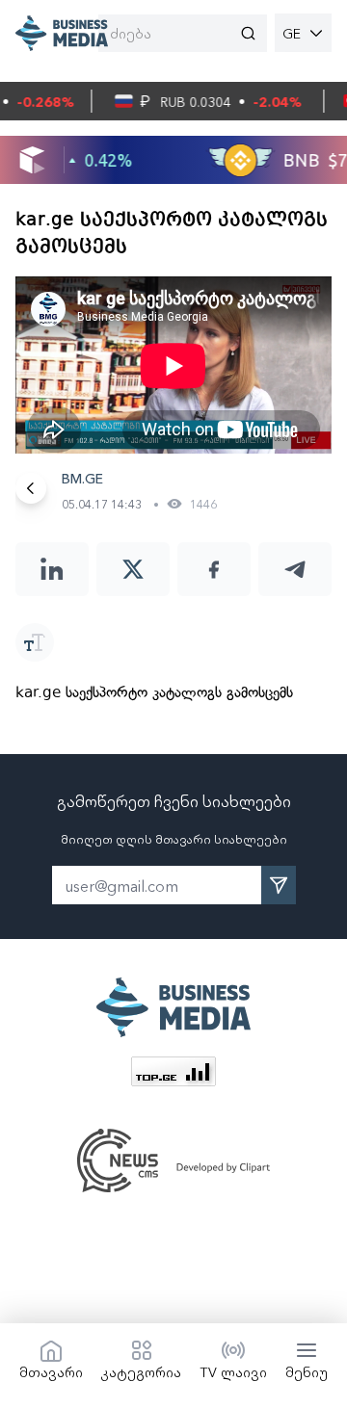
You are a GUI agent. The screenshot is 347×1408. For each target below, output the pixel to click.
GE (291, 32)
